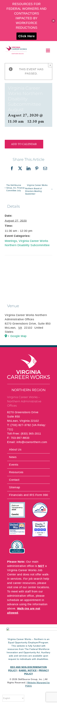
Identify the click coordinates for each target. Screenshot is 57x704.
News (12, 457)
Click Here (26, 36)
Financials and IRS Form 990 (28, 495)
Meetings (11, 241)
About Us (15, 449)
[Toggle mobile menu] (48, 50)
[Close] (53, 21)
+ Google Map (17, 336)
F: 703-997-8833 (18, 437)
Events (13, 464)
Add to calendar (24, 144)
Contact (14, 479)
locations (43, 587)
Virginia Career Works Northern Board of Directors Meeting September (36, 189)
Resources (16, 472)
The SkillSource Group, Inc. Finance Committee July (15, 188)
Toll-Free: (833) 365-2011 (24, 433)
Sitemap (14, 487)
